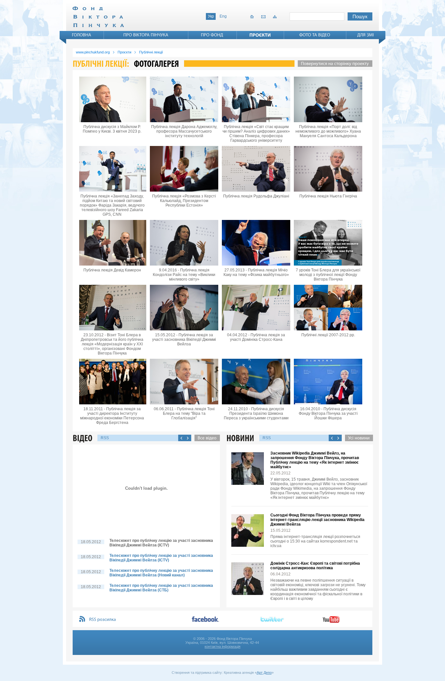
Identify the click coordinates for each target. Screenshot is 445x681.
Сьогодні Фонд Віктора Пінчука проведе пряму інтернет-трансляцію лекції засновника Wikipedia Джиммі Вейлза (317, 520)
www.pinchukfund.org (93, 52)
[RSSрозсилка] (102, 619)
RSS (105, 438)
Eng (223, 16)
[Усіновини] (357, 438)
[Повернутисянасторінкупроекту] (333, 63)
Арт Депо (264, 672)
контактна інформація (222, 646)
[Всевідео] (205, 438)
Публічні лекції (151, 52)
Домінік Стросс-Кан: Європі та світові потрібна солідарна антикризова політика (315, 565)
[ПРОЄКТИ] (260, 34)
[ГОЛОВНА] (82, 34)
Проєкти (124, 52)
